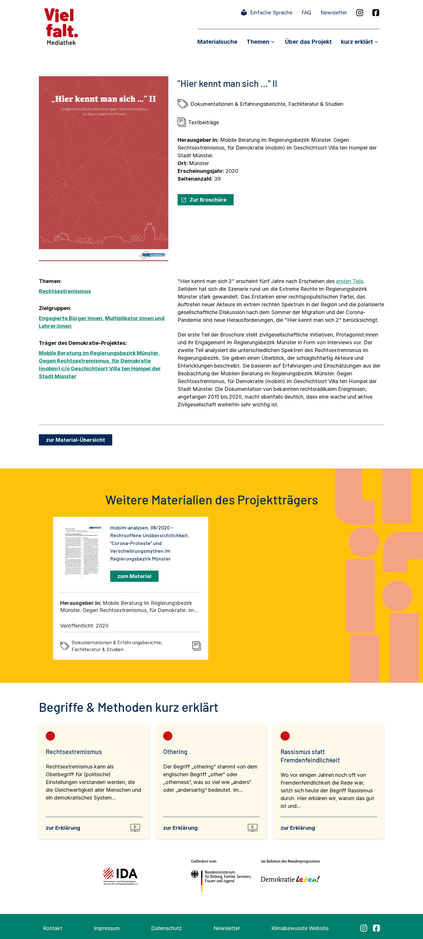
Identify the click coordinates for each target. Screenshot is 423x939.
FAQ (306, 12)
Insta (359, 12)
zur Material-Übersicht (75, 440)
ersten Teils (349, 281)
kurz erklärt (357, 41)
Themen (258, 41)
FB (375, 12)
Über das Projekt (308, 41)
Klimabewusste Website (300, 928)
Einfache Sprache (271, 12)
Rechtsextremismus (65, 291)
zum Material (134, 576)
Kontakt (52, 928)
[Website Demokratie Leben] (288, 876)
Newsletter (334, 12)
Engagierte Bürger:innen (70, 318)
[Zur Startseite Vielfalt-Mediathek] (61, 26)
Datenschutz (166, 928)
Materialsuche (217, 41)
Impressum (107, 928)
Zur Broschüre (208, 200)
